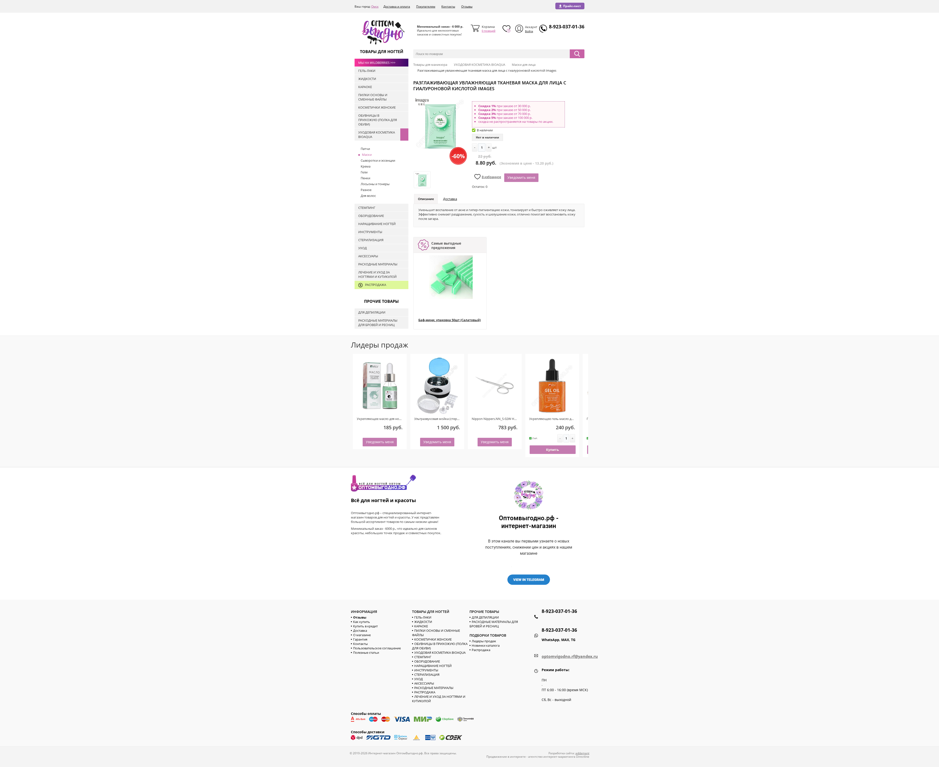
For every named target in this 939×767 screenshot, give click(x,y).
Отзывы (466, 6)
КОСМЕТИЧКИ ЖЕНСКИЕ (433, 639)
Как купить (361, 622)
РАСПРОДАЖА (424, 692)
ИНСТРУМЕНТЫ (426, 670)
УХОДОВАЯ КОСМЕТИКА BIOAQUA (440, 652)
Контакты (448, 6)
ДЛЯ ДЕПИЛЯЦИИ (485, 617)
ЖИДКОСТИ (423, 622)
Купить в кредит (365, 626)
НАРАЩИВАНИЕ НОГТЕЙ (433, 666)
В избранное (491, 177)
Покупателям (425, 6)
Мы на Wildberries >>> (376, 62)
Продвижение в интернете (506, 757)
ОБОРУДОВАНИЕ (427, 661)
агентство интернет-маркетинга (551, 757)
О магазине (362, 635)
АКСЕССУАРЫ (424, 683)
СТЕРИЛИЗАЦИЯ (426, 674)
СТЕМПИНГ (422, 657)
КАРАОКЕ (421, 626)
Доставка (450, 199)
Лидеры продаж (484, 641)
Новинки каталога (486, 645)
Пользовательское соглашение (377, 648)
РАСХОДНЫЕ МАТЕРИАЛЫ (433, 688)
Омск (375, 6)
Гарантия (360, 639)
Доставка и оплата (396, 6)
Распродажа (481, 650)
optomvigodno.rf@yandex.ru (570, 656)
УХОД (418, 679)
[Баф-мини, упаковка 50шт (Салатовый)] (451, 277)
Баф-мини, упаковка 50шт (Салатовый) (449, 320)
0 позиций (488, 31)
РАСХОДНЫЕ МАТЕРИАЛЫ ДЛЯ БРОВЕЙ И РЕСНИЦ (494, 624)
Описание (426, 199)
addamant (582, 753)
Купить (552, 449)
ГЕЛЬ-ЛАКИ (422, 617)
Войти (529, 31)
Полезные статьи (366, 652)
